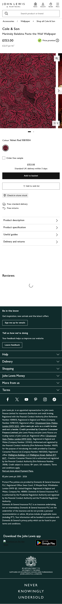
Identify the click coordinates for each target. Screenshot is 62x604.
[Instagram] (45, 400)
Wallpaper (25, 21)
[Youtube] (26, 400)
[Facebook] (7, 400)
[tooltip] (57, 40)
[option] (5, 148)
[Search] (6, 13)
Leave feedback (12, 345)
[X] (17, 400)
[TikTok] (54, 400)
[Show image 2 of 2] (58, 90)
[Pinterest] (35, 400)
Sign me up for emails (15, 322)
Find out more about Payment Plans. (17, 471)
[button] (57, 4)
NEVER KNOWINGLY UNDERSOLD (31, 591)
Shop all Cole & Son (46, 21)
